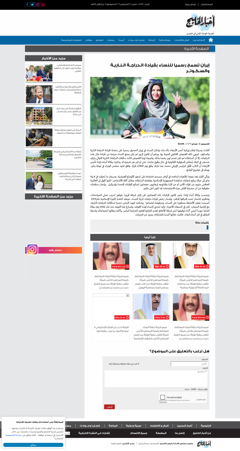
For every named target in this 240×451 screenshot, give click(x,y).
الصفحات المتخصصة (71, 40)
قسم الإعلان (207, 4)
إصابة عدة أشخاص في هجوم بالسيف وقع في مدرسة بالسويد (67, 154)
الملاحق (99, 40)
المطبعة (161, 433)
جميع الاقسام (138, 433)
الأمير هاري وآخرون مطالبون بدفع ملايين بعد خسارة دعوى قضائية (67, 89)
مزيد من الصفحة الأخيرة (53, 196)
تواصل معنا (190, 4)
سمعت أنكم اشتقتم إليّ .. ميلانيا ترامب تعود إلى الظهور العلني (67, 68)
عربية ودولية (165, 40)
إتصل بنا (179, 433)
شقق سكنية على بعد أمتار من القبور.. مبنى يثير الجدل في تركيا (68, 111)
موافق (33, 445)
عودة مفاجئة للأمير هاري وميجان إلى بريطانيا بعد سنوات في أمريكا (69, 176)
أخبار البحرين (199, 40)
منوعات (110, 40)
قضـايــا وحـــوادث (136, 40)
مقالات (88, 40)
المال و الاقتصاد (182, 40)
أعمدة (121, 40)
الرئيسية (206, 425)
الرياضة (151, 40)
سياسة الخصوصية (14, 435)
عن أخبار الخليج (202, 433)
